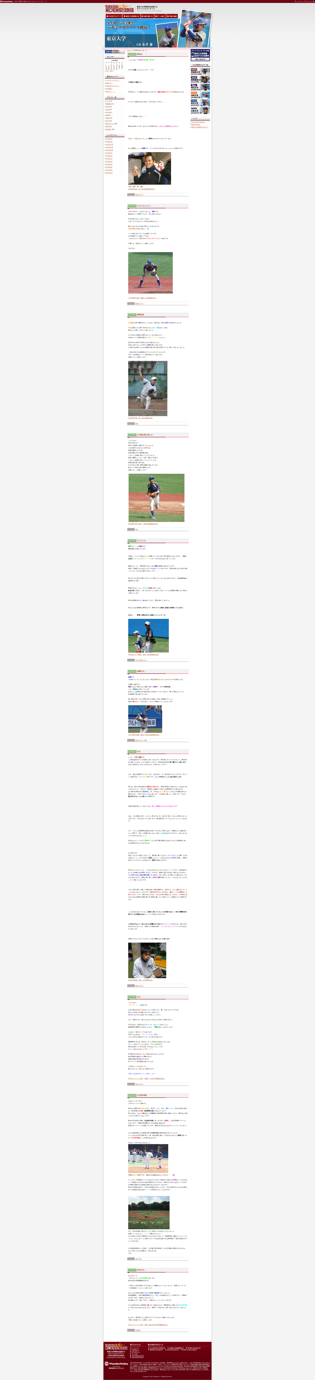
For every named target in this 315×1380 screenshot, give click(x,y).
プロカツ (160, 1364)
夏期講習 (108, 104)
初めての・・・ (111, 91)
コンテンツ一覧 (310, 1)
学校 (107, 106)
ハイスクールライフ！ (113, 80)
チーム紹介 (135, 1354)
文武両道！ (109, 88)
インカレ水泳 (146, 1362)
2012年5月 (109, 164)
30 (114, 69)
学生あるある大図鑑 (204, 1366)
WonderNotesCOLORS (176, 1366)
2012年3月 (109, 170)
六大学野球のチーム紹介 (160, 16)
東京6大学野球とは (131, 16)
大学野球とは (135, 1350)
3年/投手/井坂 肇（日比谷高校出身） (140, 418)
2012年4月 (109, 167)
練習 (136, 423)
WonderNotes (196, 124)
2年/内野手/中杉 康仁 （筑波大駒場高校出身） (143, 524)
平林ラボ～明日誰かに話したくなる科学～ (197, 1369)
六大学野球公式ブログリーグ (114, 16)
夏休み (139, 54)
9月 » (111, 71)
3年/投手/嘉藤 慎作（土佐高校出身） (140, 980)
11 (119, 65)
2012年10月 (109, 150)
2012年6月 (109, 161)
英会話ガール (133, 1367)
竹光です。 (141, 1270)
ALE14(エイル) (142, 1371)
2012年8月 (109, 156)
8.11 (139, 751)
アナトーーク (167, 1364)
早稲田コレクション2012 (140, 1366)
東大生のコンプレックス (185, 1367)
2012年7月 (109, 158)
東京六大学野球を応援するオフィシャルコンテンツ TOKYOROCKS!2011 (118, 7)
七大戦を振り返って (145, 435)
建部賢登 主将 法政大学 (156, 1349)
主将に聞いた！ (136, 1352)
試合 (136, 529)
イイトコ (135, 1364)
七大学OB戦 (142, 1095)
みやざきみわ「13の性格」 (158, 1362)
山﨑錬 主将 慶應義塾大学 (176, 1348)
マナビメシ (186, 1364)
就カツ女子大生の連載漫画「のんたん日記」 (146, 1369)
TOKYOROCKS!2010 (138, 1355)
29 (111, 69)
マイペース (141, 540)
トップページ (300, 1)
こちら (167, 1125)
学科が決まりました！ (113, 86)
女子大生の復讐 (142, 1367)
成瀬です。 (141, 671)
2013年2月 (109, 139)
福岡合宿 (140, 314)
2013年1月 (109, 141)
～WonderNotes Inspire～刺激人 (148, 1364)
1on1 (191, 1362)
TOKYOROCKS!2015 (136, 1362)
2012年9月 (109, 153)
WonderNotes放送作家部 (191, 1366)
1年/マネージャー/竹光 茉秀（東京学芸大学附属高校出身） (148, 1325)
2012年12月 (109, 144)
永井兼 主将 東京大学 (173, 1349)
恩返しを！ (109, 83)
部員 (145, 740)
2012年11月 (109, 147)
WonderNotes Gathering (171, 1367)
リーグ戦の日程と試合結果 (172, 16)
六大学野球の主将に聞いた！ (147, 16)
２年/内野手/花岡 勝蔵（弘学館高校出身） (142, 298)
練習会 (108, 118)
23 (114, 68)
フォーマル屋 (133, 1371)
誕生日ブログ (139, 194)
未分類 (108, 112)
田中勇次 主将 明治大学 (194, 1348)
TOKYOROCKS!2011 (138, 1357)
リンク (108, 101)
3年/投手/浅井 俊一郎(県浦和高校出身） (141, 189)
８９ (139, 997)
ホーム (129, 50)
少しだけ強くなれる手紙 (178, 1369)
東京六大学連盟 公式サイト (200, 127)
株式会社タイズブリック (116, 1368)
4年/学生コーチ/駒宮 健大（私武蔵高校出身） (143, 654)
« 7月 (106, 71)
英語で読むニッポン (165, 1369)
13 (106, 66)
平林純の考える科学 (176, 1364)
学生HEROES (197, 1362)
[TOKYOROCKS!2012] (116, 1355)
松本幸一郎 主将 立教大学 (190, 1349)
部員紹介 (138, 1330)
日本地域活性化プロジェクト (155, 1367)
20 (106, 68)
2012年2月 (109, 173)
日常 (136, 660)
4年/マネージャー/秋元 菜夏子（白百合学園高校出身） (146, 1078)
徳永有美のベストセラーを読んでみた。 (178, 1362)
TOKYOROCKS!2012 (198, 122)
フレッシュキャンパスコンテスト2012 (158, 1366)
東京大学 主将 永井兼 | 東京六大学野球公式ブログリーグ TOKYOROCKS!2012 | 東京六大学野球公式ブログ (157, 32)
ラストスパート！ (144, 206)
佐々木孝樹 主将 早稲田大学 (157, 1348)
